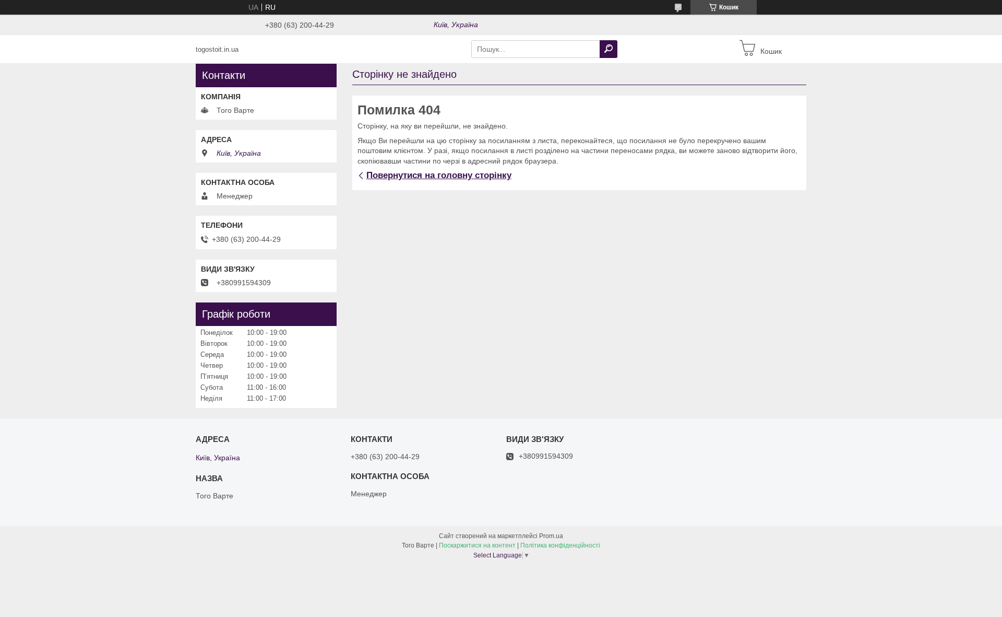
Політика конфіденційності (560, 545)
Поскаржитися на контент (477, 545)
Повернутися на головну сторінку (438, 175)
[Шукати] (608, 49)
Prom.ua (551, 536)
